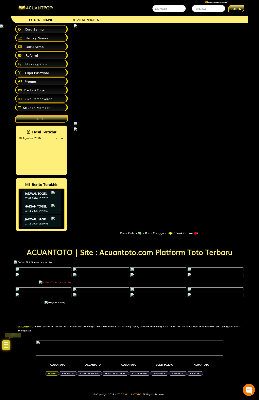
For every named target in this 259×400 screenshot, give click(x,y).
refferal (178, 373)
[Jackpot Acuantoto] (75, 129)
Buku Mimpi (34, 46)
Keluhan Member (36, 107)
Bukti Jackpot (165, 364)
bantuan (159, 373)
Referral (30, 55)
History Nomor (36, 37)
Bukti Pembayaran (37, 98)
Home (52, 373)
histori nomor (115, 373)
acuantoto (57, 364)
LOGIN (236, 9)
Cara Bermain (35, 29)
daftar (195, 373)
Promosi (30, 81)
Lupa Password (36, 72)
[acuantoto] (75, 121)
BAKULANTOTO (132, 394)
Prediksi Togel (34, 90)
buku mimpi (139, 373)
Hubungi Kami (35, 63)
